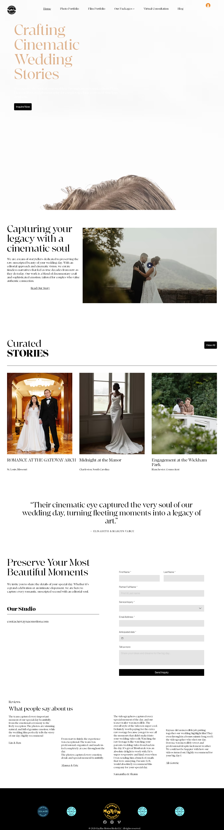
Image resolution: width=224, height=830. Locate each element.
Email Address (127, 617)
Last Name (169, 572)
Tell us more (124, 647)
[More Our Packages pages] (133, 9)
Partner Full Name (128, 587)
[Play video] (150, 265)
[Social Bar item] (105, 822)
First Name (125, 572)
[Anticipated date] (122, 638)
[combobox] (161, 608)
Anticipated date (127, 632)
